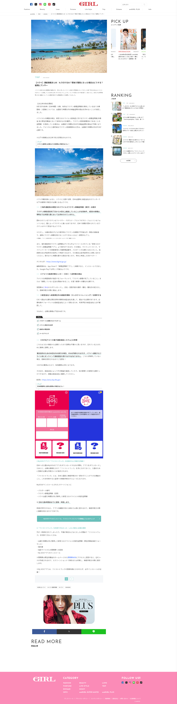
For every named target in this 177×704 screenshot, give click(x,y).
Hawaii (102, 10)
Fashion (133, 10)
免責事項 (107, 698)
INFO (65, 692)
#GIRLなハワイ (41, 587)
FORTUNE (67, 686)
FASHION (67, 683)
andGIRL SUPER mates (148, 26)
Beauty (42, 9)
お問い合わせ (124, 698)
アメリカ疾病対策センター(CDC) (50, 238)
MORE (128, 160)
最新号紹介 (148, 10)
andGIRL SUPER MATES (89, 692)
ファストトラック (67, 468)
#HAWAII (67, 587)
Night (56, 18)
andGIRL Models (149, 22)
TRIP (104, 686)
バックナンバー (149, 14)
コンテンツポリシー (97, 698)
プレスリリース (68, 698)
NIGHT (82, 689)
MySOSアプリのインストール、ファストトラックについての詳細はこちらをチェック (69, 519)
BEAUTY (82, 683)
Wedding (56, 10)
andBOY (118, 10)
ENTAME (66, 689)
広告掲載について (135, 698)
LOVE (104, 683)
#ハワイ (61, 587)
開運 (71, 10)
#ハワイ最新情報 (52, 587)
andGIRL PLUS (108, 692)
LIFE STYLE (84, 686)
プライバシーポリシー (82, 698)
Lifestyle (133, 18)
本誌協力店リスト (148, 18)
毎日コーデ (25, 10)
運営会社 (115, 698)
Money (87, 10)
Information (133, 22)
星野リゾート (102, 14)
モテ (56, 14)
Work (87, 14)
